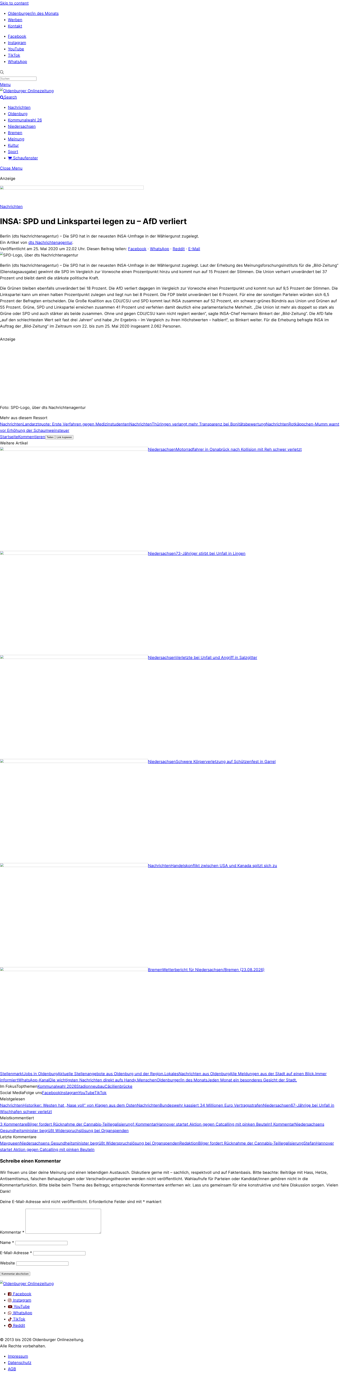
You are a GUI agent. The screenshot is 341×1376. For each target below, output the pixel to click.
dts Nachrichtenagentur (50, 242)
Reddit (179, 248)
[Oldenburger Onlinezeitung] (27, 1283)
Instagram (17, 42)
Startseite (9, 436)
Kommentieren (31, 436)
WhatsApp (17, 61)
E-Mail (194, 248)
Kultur (13, 145)
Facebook (17, 36)
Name (7, 1242)
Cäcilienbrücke (118, 1086)
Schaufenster (25, 158)
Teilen (50, 437)
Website (7, 1263)
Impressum (18, 1356)
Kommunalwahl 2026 (56, 1086)
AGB (12, 1369)
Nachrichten (19, 107)
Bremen (15, 132)
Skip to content (14, 3)
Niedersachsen (22, 126)
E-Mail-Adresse (16, 1252)
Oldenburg (17, 113)
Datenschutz (19, 1362)
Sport (13, 151)
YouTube (16, 49)
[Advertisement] (170, 372)
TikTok (14, 55)
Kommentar (12, 1232)
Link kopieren (64, 437)
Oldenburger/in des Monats (33, 13)
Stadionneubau (90, 1086)
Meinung (16, 139)
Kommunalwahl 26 (25, 120)
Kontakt (15, 26)
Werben (15, 19)
